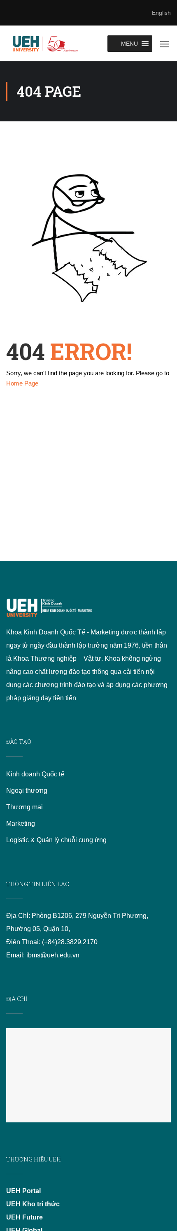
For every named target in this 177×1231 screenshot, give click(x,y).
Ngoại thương (26, 790)
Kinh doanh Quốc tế (35, 774)
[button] (129, 43)
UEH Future (24, 1217)
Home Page (22, 383)
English (161, 12)
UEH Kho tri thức (33, 1204)
